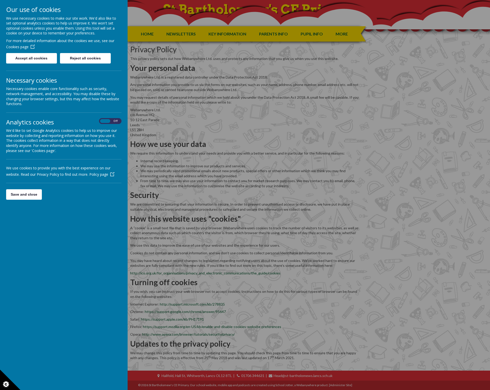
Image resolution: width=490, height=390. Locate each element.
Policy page (98, 174)
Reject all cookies (85, 58)
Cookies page (17, 46)
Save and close (24, 194)
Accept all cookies (31, 58)
